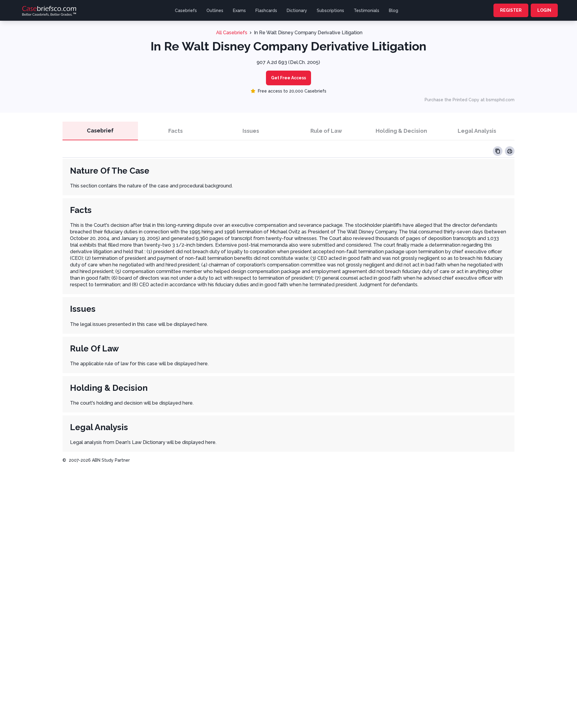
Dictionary (297, 10)
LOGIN (544, 10)
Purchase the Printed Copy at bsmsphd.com (469, 99)
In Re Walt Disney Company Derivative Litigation (308, 32)
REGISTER (511, 10)
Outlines (214, 10)
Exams (239, 10)
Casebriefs (186, 10)
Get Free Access (288, 77)
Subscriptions (330, 10)
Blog (393, 10)
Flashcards (266, 10)
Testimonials (366, 10)
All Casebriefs (231, 32)
